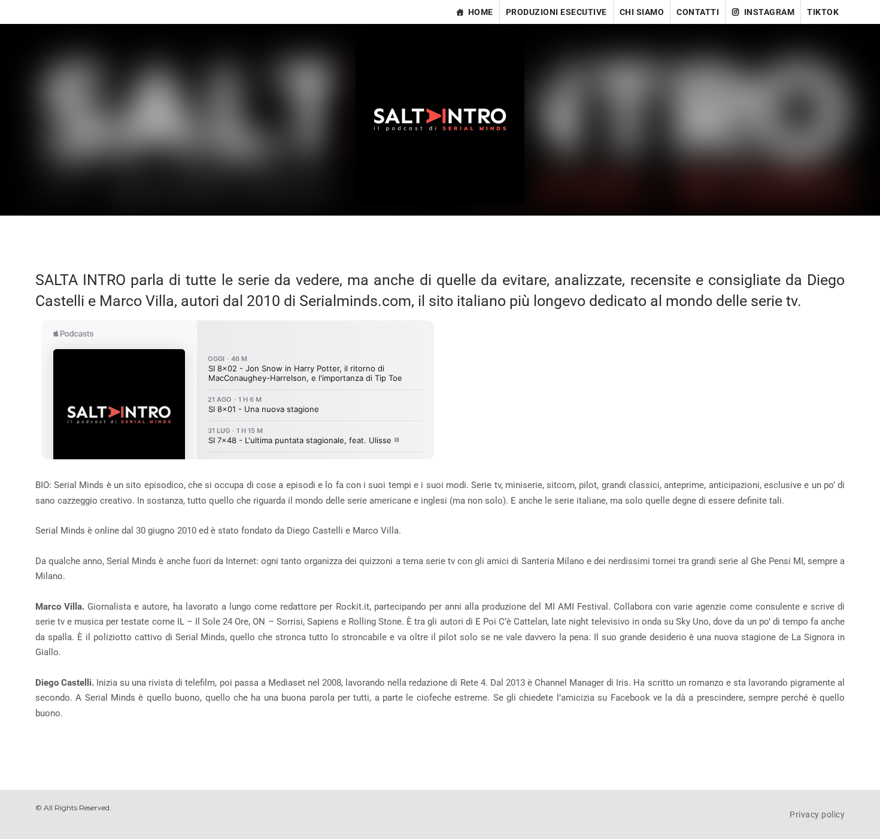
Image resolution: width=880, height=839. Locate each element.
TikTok (823, 12)
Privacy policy (817, 814)
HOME (480, 12)
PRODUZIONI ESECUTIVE (556, 12)
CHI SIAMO (642, 12)
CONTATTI (697, 12)
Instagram (769, 12)
